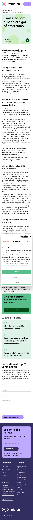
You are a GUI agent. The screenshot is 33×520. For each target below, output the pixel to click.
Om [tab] (27, 241)
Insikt (9, 10)
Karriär (4, 472)
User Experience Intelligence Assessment (15, 149)
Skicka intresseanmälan (11, 417)
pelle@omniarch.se (7, 500)
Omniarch (4, 10)
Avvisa (17, 282)
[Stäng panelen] (30, 236)
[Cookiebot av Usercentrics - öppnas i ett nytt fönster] (21, 236)
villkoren (15, 455)
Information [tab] (16, 241)
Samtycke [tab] (6, 241)
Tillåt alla (16, 272)
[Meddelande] (16, 412)
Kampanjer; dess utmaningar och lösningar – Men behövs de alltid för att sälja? (16, 341)
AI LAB (4, 475)
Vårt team (5, 466)
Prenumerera (10, 449)
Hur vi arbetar (6, 469)
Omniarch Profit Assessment (16, 310)
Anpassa (15, 277)
